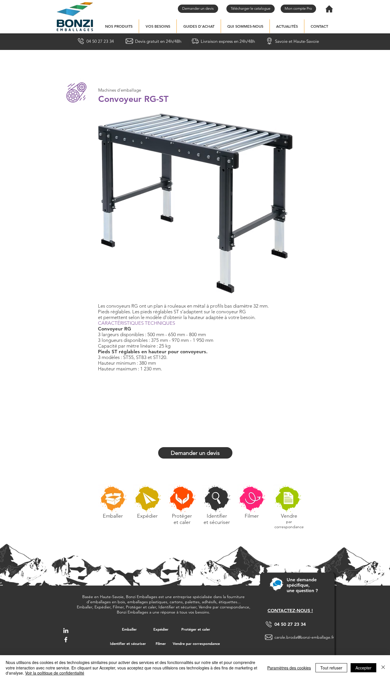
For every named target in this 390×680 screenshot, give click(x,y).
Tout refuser (331, 668)
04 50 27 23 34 (290, 624)
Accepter (363, 668)
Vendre (289, 516)
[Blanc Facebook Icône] (65, 639)
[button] (118, 26)
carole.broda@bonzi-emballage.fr (304, 637)
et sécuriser (217, 522)
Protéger (182, 516)
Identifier (217, 516)
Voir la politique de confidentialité (54, 673)
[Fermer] (383, 667)
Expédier (147, 516)
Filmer (252, 516)
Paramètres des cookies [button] (289, 668)
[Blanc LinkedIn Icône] (65, 630)
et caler (182, 522)
